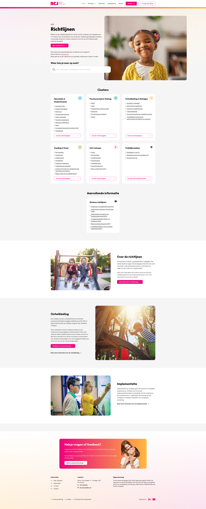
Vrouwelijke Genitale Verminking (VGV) (67, 128)
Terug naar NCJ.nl (147, 4)
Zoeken (130, 3)
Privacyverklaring (58, 499)
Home (83, 3)
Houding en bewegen (133, 103)
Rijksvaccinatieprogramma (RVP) (101, 224)
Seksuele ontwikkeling (62, 122)
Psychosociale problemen (98, 114)
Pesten (93, 117)
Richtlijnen (91, 3)
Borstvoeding (59, 152)
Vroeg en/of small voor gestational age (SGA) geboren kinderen (67, 170)
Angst (93, 106)
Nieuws (121, 3)
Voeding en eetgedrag (62, 163)
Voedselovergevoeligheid (63, 166)
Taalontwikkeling (132, 111)
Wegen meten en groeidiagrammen (66, 174)
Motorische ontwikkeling (134, 106)
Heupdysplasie (95, 161)
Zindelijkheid (59, 131)
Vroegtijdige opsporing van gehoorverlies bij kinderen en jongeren (138, 118)
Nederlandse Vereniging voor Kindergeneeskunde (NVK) (100, 215)
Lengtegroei (59, 155)
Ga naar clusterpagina (68, 136)
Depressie (94, 111)
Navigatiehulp (112, 3)
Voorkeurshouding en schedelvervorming (139, 114)
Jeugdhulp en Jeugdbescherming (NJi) (102, 206)
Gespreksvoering (132, 158)
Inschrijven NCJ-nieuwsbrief (82, 499)
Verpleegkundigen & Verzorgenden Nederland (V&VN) (101, 228)
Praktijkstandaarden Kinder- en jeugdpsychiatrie (100, 220)
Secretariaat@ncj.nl (85, 487)
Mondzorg (58, 112)
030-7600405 (83, 485)
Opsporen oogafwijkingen (135, 109)
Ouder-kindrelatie (60, 117)
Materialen (101, 3)
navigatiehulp (64, 54)
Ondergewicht (59, 158)
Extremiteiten (95, 155)
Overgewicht (59, 161)
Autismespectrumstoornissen (100, 109)
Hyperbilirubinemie (97, 166)
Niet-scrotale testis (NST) (98, 169)
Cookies (68, 499)
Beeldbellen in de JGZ (133, 152)
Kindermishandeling (61, 109)
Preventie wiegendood (62, 120)
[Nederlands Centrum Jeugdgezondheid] (58, 3)
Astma (93, 152)
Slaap (57, 125)
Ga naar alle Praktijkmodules (139, 179)
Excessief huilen (60, 106)
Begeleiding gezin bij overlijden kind (138, 155)
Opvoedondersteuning (62, 114)
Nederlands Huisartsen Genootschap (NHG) (102, 210)
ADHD (93, 103)
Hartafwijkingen (96, 158)
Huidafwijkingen (96, 163)
